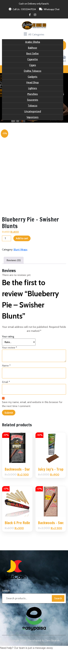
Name (6, 379)
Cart (64, 14)
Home (9, 102)
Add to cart (22, 246)
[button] (44, 659)
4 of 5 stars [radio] (18, 354)
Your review (9, 361)
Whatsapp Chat (51, 27)
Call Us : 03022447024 (24, 27)
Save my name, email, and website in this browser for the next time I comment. (32, 417)
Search (6, 602)
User (4, 14)
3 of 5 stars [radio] (13, 354)
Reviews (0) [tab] (14, 273)
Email (6, 395)
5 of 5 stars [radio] (22, 354)
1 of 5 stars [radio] (4, 354)
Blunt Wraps (20, 262)
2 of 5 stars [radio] (9, 354)
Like (34, 14)
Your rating (8, 349)
